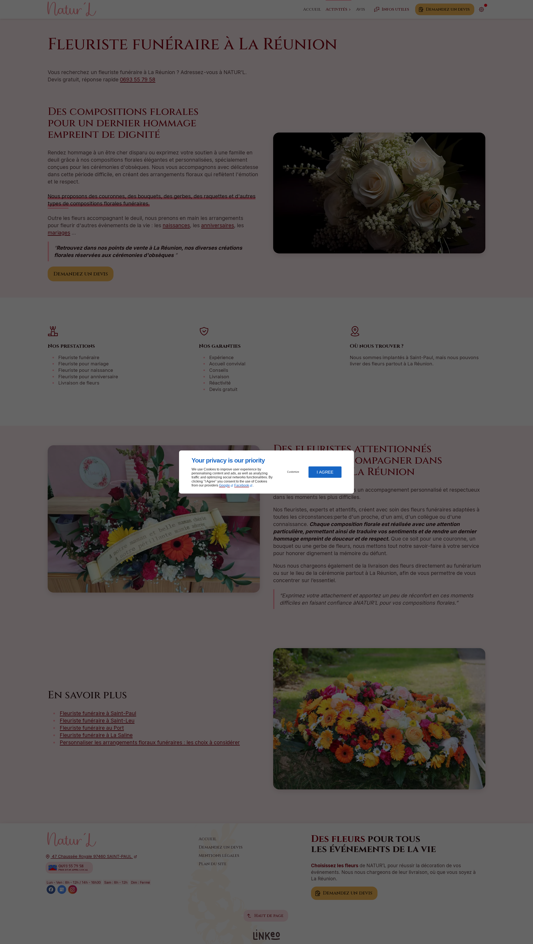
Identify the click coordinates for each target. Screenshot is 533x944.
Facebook (241, 485)
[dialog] (266, 472)
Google (224, 485)
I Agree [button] (325, 472)
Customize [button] (293, 471)
